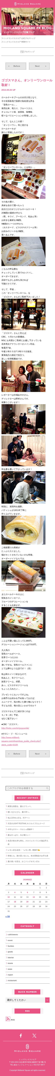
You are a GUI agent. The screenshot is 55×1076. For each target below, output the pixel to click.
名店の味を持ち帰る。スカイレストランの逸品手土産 (28, 842)
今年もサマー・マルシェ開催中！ (21, 829)
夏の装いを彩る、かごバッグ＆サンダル (23, 861)
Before (14, 66)
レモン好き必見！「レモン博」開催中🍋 (24, 850)
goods (10, 952)
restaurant (12, 981)
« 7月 (8, 917)
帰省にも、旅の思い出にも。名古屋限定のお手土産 (28, 856)
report (10, 975)
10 (9, 897)
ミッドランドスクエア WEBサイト (17, 42)
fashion (11, 946)
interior (11, 958)
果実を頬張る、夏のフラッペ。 (20, 806)
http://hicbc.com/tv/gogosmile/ (15, 728)
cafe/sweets (13, 935)
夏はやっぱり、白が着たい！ (19, 835)
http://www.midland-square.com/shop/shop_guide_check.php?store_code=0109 (21, 741)
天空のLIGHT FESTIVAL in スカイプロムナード (26, 824)
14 (34, 897)
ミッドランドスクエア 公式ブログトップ (19, 38)
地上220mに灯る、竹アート (19, 818)
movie (10, 963)
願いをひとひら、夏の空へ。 (19, 812)
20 (27, 902)
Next (41, 66)
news (10, 969)
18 (15, 902)
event (10, 940)
